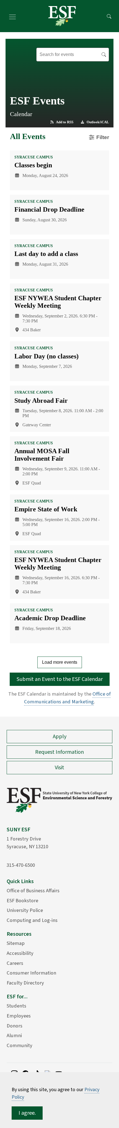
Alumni (14, 1035)
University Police (25, 910)
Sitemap (16, 943)
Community (19, 1045)
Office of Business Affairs (33, 890)
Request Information (59, 752)
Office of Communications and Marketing (67, 697)
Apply (59, 736)
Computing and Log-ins (32, 920)
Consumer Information (31, 972)
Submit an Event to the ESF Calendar (60, 679)
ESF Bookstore (22, 900)
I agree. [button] (27, 1113)
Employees (19, 1015)
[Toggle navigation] (12, 16)
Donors (14, 1025)
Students (16, 1005)
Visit (59, 767)
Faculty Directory (25, 982)
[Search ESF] (109, 16)
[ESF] (62, 16)
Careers (15, 963)
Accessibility (20, 953)
